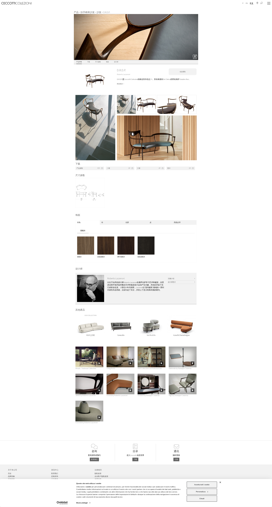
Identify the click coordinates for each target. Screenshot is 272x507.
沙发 (99, 12)
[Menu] (268, 3)
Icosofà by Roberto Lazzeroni (117, 395)
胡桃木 (82, 230)
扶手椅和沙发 (88, 12)
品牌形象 (11, 476)
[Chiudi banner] (220, 482)
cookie (88, 487)
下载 (135, 459)
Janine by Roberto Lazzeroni (85, 395)
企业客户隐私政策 (101, 476)
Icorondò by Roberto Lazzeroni (86, 422)
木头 (79, 222)
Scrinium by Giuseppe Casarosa (148, 395)
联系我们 (94, 459)
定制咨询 (54, 476)
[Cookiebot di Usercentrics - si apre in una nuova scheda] (62, 502)
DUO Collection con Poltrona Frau (150, 368)
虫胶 (127, 222)
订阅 (176, 459)
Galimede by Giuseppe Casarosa (180, 368)
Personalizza (200, 491)
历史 (9, 473)
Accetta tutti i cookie (201, 485)
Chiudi (201, 498)
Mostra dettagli (82, 503)
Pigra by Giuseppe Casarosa (178, 395)
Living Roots (111, 368)
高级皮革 (177, 222)
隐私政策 (98, 473)
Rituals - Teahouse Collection (85, 368)
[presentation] (118, 104)
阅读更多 (120, 84)
